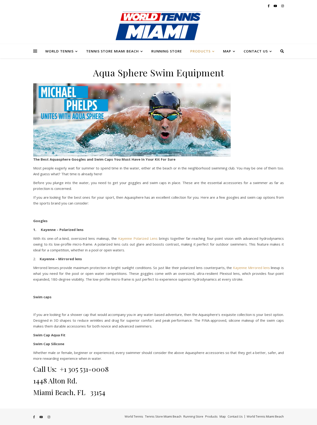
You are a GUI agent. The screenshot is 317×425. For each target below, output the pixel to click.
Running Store (166, 51)
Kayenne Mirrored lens (251, 267)
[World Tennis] (158, 28)
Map (227, 51)
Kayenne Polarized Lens (138, 238)
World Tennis (59, 51)
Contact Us (256, 51)
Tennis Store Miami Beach (112, 51)
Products (200, 51)
